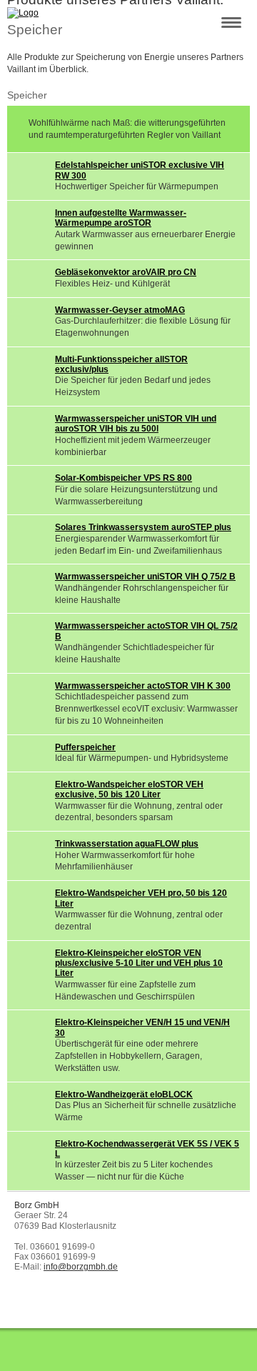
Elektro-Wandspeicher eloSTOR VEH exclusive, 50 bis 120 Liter (129, 789)
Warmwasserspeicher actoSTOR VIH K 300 (143, 686)
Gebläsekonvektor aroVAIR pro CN (125, 272)
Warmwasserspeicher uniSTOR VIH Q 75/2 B (145, 577)
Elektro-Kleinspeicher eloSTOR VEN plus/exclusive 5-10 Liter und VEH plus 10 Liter (139, 963)
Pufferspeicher (85, 747)
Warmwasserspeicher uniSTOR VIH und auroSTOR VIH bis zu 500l (135, 424)
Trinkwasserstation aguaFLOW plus (126, 844)
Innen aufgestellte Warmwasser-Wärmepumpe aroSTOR (120, 218)
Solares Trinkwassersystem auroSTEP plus (143, 527)
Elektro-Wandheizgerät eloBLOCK (124, 1095)
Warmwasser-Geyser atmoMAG (120, 310)
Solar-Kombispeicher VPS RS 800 (123, 478)
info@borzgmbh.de (81, 1267)
